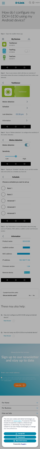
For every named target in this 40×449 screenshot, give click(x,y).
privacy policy (17, 421)
